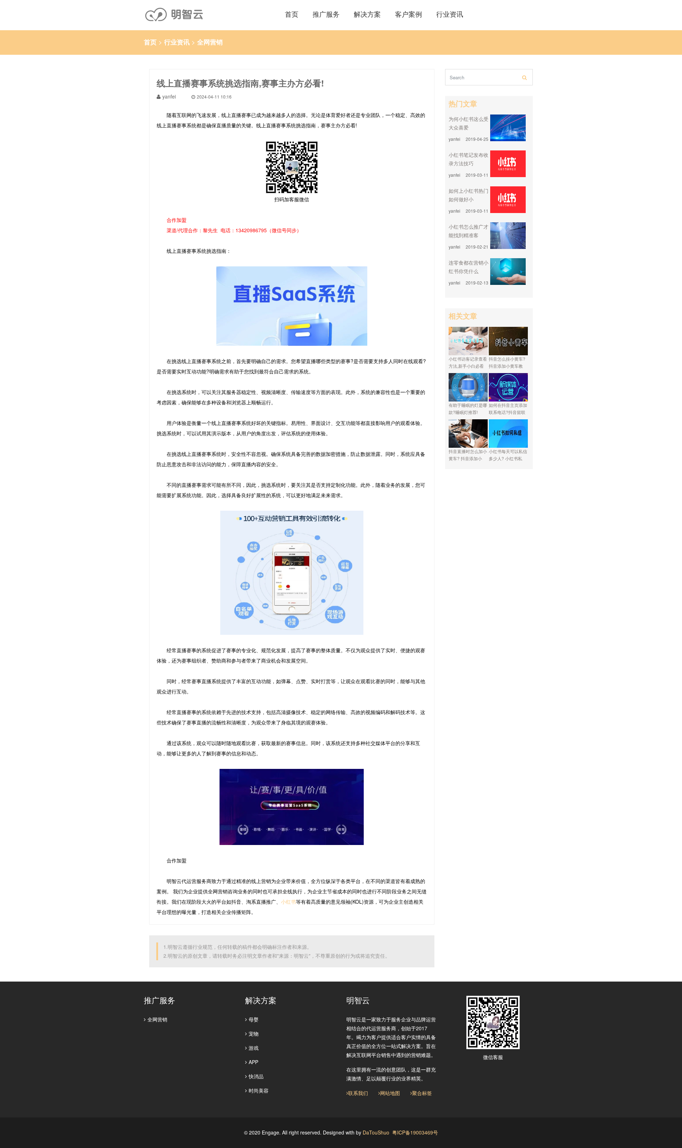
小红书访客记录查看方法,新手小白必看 (468, 362)
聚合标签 (422, 1092)
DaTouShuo (376, 1132)
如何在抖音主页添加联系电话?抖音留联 (508, 408)
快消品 (256, 1076)
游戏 (254, 1047)
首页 (150, 42)
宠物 (254, 1033)
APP (253, 1061)
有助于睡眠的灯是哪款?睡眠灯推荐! (468, 408)
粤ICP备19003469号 (415, 1132)
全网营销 (210, 42)
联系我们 (358, 1092)
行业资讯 (177, 42)
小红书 (288, 901)
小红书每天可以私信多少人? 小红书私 (508, 454)
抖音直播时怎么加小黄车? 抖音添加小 (468, 454)
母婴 (254, 1019)
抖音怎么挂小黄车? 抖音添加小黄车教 (507, 362)
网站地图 (390, 1092)
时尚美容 (259, 1090)
